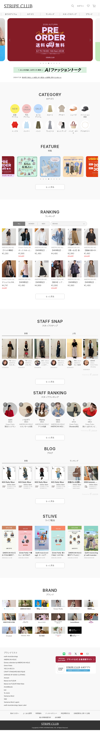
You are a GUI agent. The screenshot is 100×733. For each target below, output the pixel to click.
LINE (64, 653)
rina (75, 361)
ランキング (50, 14)
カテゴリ (30, 14)
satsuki (92, 361)
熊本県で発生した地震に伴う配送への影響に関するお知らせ (41, 77)
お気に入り (88, 5)
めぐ (42, 361)
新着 (26, 333)
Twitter (75, 653)
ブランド (89, 14)
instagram (69, 653)
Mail (87, 653)
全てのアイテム (11, 14)
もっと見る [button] (50, 187)
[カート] (94, 5)
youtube (81, 653)
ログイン (80, 6)
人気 (74, 333)
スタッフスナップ (69, 14)
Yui (10, 361)
